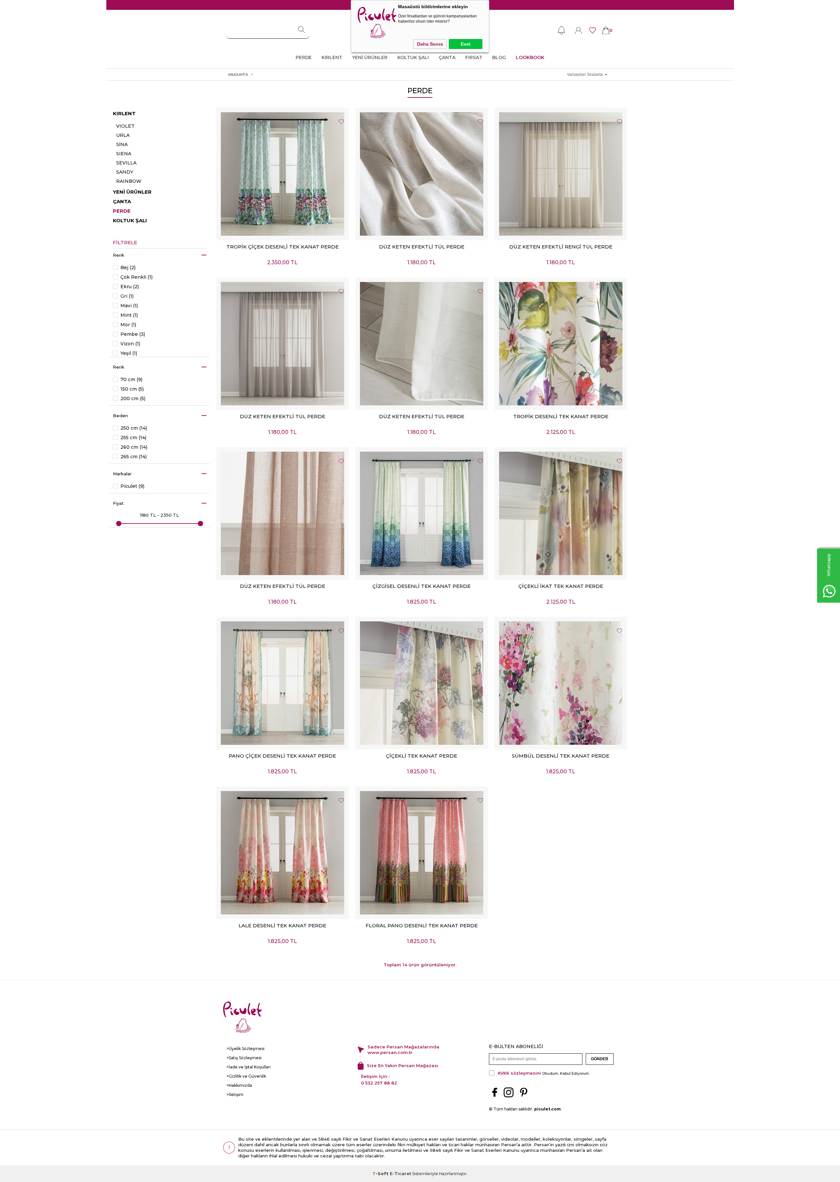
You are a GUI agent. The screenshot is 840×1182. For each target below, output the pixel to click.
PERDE (304, 57)
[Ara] (301, 30)
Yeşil (128, 353)
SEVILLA (126, 163)
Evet (466, 44)
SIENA (123, 154)
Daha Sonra (430, 44)
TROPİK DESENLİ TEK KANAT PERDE (560, 416)
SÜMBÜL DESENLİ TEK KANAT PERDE (560, 756)
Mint (129, 315)
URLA (123, 135)
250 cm (133, 428)
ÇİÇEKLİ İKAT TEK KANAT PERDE (560, 586)
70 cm (131, 379)
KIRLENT (332, 57)
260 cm (133, 447)
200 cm (132, 398)
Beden (120, 415)
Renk (118, 255)
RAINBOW (128, 181)
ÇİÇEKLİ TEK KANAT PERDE (421, 756)
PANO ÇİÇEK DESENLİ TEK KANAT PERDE (282, 756)
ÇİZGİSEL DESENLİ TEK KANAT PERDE (421, 586)
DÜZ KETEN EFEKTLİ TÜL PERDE (421, 247)
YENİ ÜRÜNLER (370, 57)
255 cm (133, 438)
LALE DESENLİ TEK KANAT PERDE (282, 925)
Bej (128, 267)
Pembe (132, 334)
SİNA (122, 144)
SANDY (124, 172)
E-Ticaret (400, 1173)
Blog (499, 57)
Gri (127, 296)
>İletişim (234, 1094)
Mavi (129, 306)
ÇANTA (447, 57)
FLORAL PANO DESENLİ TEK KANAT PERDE (422, 925)
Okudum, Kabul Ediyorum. (544, 1073)
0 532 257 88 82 (379, 1082)
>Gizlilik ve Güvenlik (246, 1076)
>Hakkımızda (239, 1085)
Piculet (132, 486)
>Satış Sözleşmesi (244, 1057)
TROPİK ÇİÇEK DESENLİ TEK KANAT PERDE (282, 247)
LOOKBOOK (530, 57)
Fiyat (118, 503)
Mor (128, 325)
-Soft (381, 1173)
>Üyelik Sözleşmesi (245, 1048)
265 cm (133, 457)
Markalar (122, 473)
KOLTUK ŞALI (413, 57)
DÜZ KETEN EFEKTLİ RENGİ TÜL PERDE (560, 247)
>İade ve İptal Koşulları (248, 1066)
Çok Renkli (136, 277)
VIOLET (125, 126)
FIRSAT (473, 57)
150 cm (132, 389)
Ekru (129, 287)
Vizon (130, 344)
